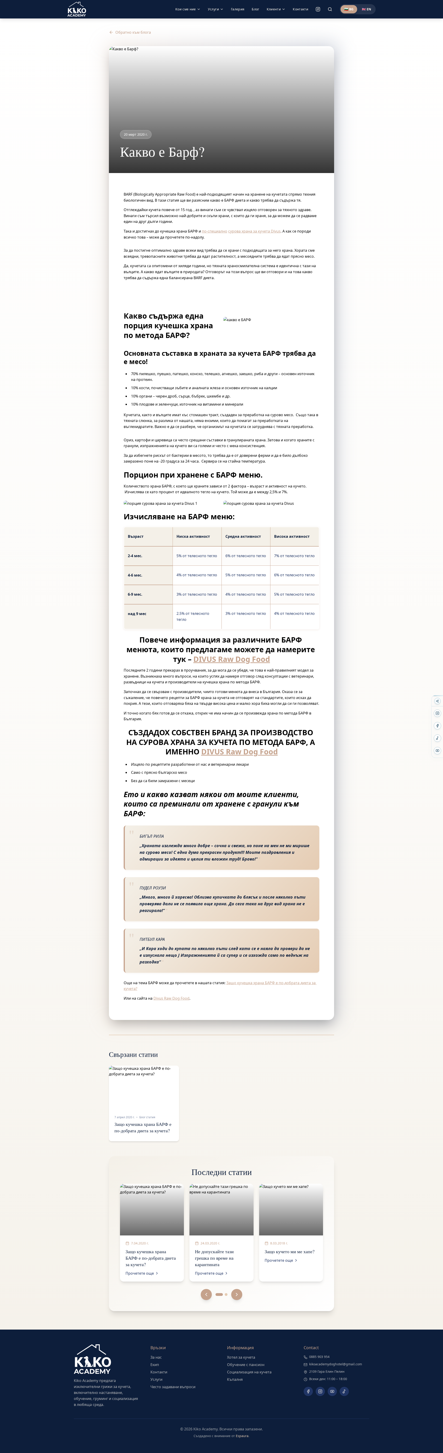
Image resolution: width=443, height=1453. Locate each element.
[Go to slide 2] (226, 1294)
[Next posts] (236, 1294)
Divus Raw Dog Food (171, 998)
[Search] (330, 9)
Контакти (300, 9)
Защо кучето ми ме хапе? (289, 1251)
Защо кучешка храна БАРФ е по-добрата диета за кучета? (142, 1127)
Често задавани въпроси (172, 1386)
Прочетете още (140, 1273)
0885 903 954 (319, 1356)
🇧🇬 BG (348, 9)
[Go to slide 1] (219, 1294)
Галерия (237, 9)
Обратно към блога (133, 32)
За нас (156, 1357)
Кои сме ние (185, 9)
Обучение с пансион (245, 1364)
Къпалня (235, 1379)
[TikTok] (437, 738)
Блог (255, 9)
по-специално (214, 231)
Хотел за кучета (241, 1357)
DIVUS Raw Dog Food (231, 659)
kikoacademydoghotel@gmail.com (335, 1364)
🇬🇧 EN (366, 9)
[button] (144, 1103)
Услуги (213, 9)
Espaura (242, 1436)
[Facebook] (437, 725)
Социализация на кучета (249, 1372)
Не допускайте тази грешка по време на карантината (214, 1258)
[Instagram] (318, 9)
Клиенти (274, 9)
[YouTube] (437, 750)
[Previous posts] (206, 1294)
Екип (154, 1364)
